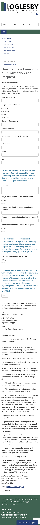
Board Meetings (9, 47)
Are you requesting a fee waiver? (14, 256)
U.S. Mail (6, 111)
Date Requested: (8, 97)
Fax (4, 114)
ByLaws (6, 53)
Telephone (5, 144)
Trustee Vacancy (9, 41)
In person (6, 117)
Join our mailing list (27, 522)
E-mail (5, 109)
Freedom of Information (11, 56)
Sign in (23, 518)
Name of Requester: (9, 121)
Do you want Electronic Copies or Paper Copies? (17, 208)
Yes (4, 200)
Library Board (6, 38)
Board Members (9, 44)
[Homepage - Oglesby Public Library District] (20, 7)
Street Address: (7, 129)
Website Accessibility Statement (14, 515)
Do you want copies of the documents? (17, 197)
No (4, 203)
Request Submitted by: (10, 105)
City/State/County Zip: (14, 136)
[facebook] (37, 15)
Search (15, 24)
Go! (36, 24)
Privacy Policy (7, 509)
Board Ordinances (9, 50)
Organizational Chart (11, 59)
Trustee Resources (10, 65)
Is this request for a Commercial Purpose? (18, 225)
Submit (5, 296)
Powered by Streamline (10, 518)
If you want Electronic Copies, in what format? (19, 217)
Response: (5, 185)
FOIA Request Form (9, 62)
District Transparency (10, 512)
